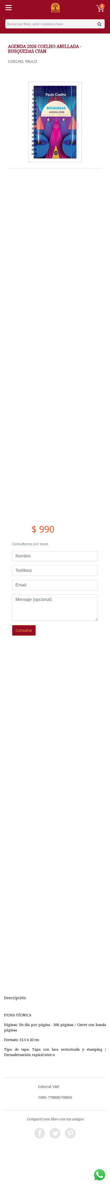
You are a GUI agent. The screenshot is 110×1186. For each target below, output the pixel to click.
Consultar (23, 630)
